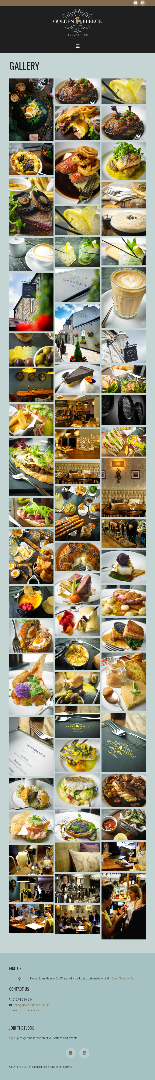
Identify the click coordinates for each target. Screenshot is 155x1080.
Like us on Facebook (26, 1010)
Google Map (127, 978)
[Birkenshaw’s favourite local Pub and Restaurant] (77, 22)
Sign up (14, 1038)
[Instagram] (143, 3)
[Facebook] (136, 3)
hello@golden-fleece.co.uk (31, 1005)
